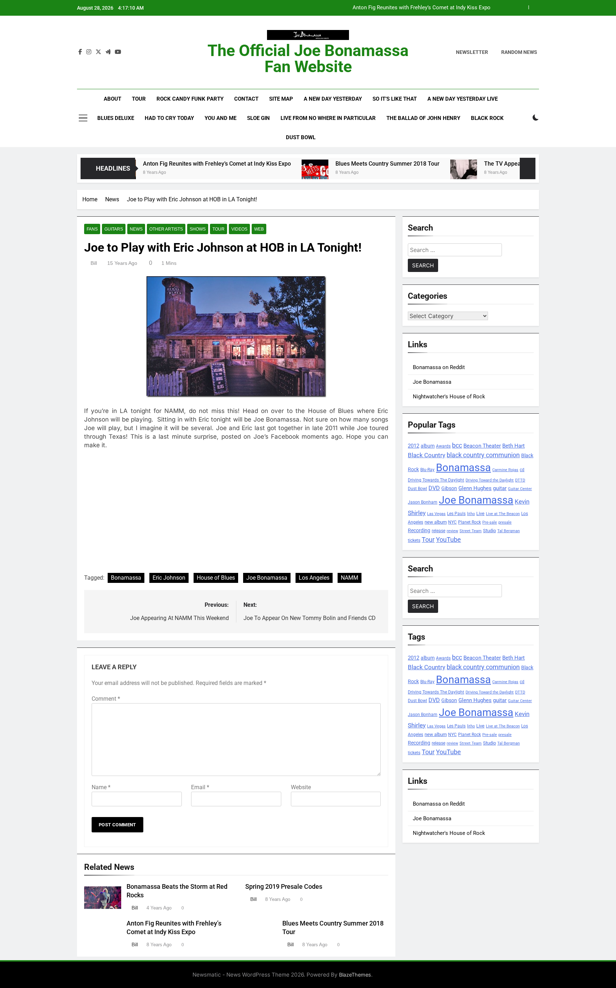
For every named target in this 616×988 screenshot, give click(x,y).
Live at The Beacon (503, 513)
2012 (413, 446)
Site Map (281, 99)
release (438, 530)
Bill (94, 263)
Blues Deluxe (115, 118)
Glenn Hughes (475, 488)
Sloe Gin (258, 118)
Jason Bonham (422, 502)
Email (200, 787)
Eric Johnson (169, 577)
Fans (92, 229)
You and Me (220, 118)
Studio (489, 530)
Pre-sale (489, 522)
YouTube (448, 539)
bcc (457, 445)
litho (471, 513)
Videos (239, 229)
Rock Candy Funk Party (190, 99)
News (136, 229)
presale (505, 522)
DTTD (520, 480)
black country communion (483, 455)
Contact (246, 99)
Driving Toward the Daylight (490, 480)
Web (259, 229)
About (112, 99)
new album (436, 522)
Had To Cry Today (169, 118)
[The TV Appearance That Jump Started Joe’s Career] (434, 173)
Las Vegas (436, 513)
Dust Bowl (300, 137)
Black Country (426, 455)
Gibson (449, 488)
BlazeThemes (355, 975)
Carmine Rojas (505, 470)
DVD (434, 488)
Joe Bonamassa (266, 577)
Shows (198, 229)
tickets (414, 540)
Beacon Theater (482, 446)
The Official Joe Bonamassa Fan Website (308, 58)
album (428, 446)
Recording (419, 530)
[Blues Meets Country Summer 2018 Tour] (285, 173)
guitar (500, 488)
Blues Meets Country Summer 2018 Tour (358, 163)
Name (101, 787)
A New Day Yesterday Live (462, 99)
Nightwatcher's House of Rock (449, 396)
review (452, 531)
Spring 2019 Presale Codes (283, 886)
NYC (452, 522)
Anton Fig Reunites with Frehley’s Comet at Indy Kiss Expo (422, 8)
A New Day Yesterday (333, 99)
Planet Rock (469, 522)
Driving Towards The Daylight (436, 480)
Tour (139, 99)
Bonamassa (126, 577)
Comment (106, 698)
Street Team (471, 531)
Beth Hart (513, 446)
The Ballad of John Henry (423, 118)
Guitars (113, 229)
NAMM (349, 577)
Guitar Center (520, 489)
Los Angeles (314, 577)
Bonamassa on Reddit (439, 367)
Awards (443, 446)
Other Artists (166, 229)
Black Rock (487, 118)
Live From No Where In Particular (328, 118)
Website (301, 787)
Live (480, 513)
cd (522, 469)
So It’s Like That (395, 99)
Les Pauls (456, 513)
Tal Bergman (508, 531)
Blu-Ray (427, 469)
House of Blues (216, 577)
